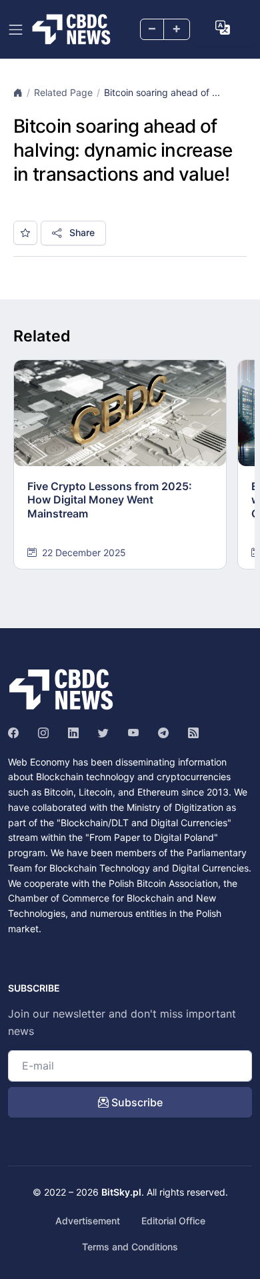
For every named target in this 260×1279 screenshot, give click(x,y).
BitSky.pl (121, 1192)
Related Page (63, 92)
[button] (222, 28)
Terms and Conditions (130, 1246)
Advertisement (87, 1220)
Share (81, 232)
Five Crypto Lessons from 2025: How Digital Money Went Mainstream (109, 500)
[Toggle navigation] (16, 29)
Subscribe (136, 1102)
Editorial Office (173, 1220)
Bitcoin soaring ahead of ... (162, 92)
